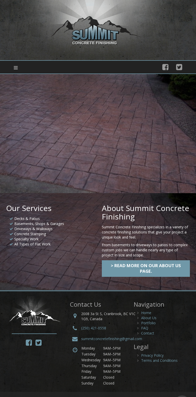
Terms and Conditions (159, 360)
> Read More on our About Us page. (146, 268)
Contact (147, 333)
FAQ (144, 328)
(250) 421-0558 (93, 328)
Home (146, 312)
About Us (148, 317)
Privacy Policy (152, 355)
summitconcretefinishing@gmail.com (111, 338)
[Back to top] (182, 383)
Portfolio (148, 322)
